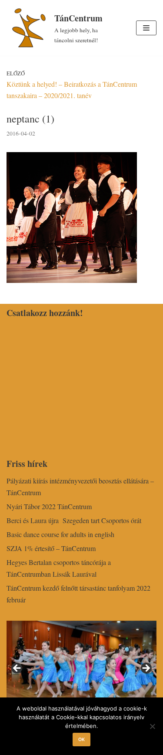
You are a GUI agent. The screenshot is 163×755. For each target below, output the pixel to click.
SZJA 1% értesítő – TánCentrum (51, 548)
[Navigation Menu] (146, 27)
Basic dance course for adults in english (60, 534)
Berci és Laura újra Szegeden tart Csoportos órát (74, 520)
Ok (81, 739)
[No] (152, 726)
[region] (81, 671)
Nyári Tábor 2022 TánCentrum (49, 506)
